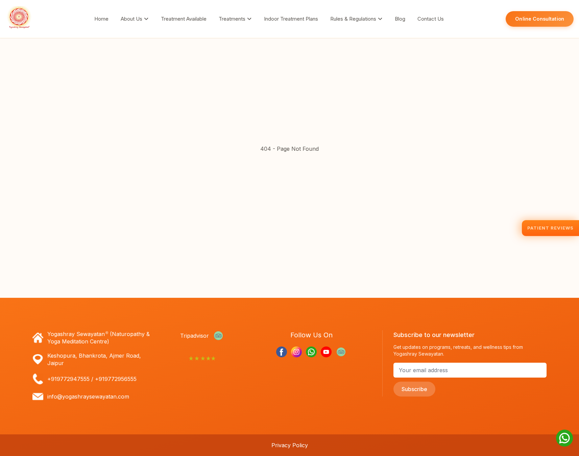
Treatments (233, 19)
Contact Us (430, 19)
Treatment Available (184, 19)
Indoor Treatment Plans (291, 19)
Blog (400, 19)
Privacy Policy (289, 445)
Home (101, 19)
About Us (132, 19)
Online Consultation (539, 19)
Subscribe (414, 389)
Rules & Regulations (354, 19)
